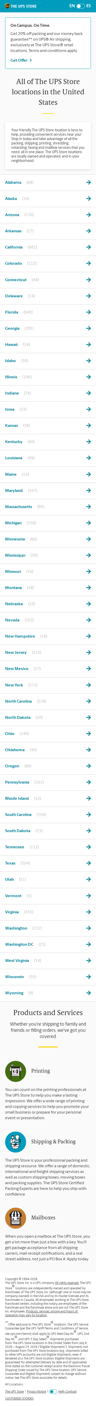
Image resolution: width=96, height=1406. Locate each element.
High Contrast (67, 1391)
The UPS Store (14, 1391)
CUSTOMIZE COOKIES (19, 1398)
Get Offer (19, 61)
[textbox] (48, 26)
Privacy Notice (36, 1391)
